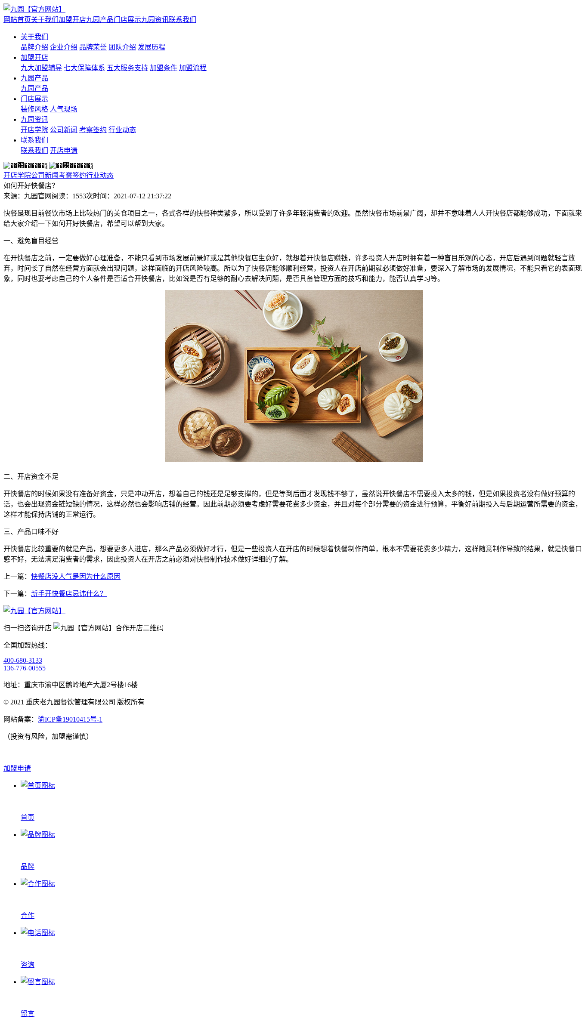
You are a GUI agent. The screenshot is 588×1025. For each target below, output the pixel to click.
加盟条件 (163, 67)
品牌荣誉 (93, 47)
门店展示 (127, 19)
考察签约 (93, 129)
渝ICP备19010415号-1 (70, 719)
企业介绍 (63, 47)
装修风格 (34, 109)
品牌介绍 (34, 47)
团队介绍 (122, 47)
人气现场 (63, 109)
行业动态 (122, 129)
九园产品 (100, 19)
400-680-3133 (22, 660)
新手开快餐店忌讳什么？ (69, 593)
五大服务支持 (127, 67)
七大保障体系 (84, 67)
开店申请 (63, 150)
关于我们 (45, 19)
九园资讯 (155, 19)
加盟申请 (17, 768)
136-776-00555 (24, 668)
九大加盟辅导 (41, 67)
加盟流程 (193, 67)
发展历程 (151, 47)
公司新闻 (63, 129)
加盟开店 (72, 19)
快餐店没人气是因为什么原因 (76, 576)
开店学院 (34, 129)
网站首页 (17, 19)
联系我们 (182, 19)
